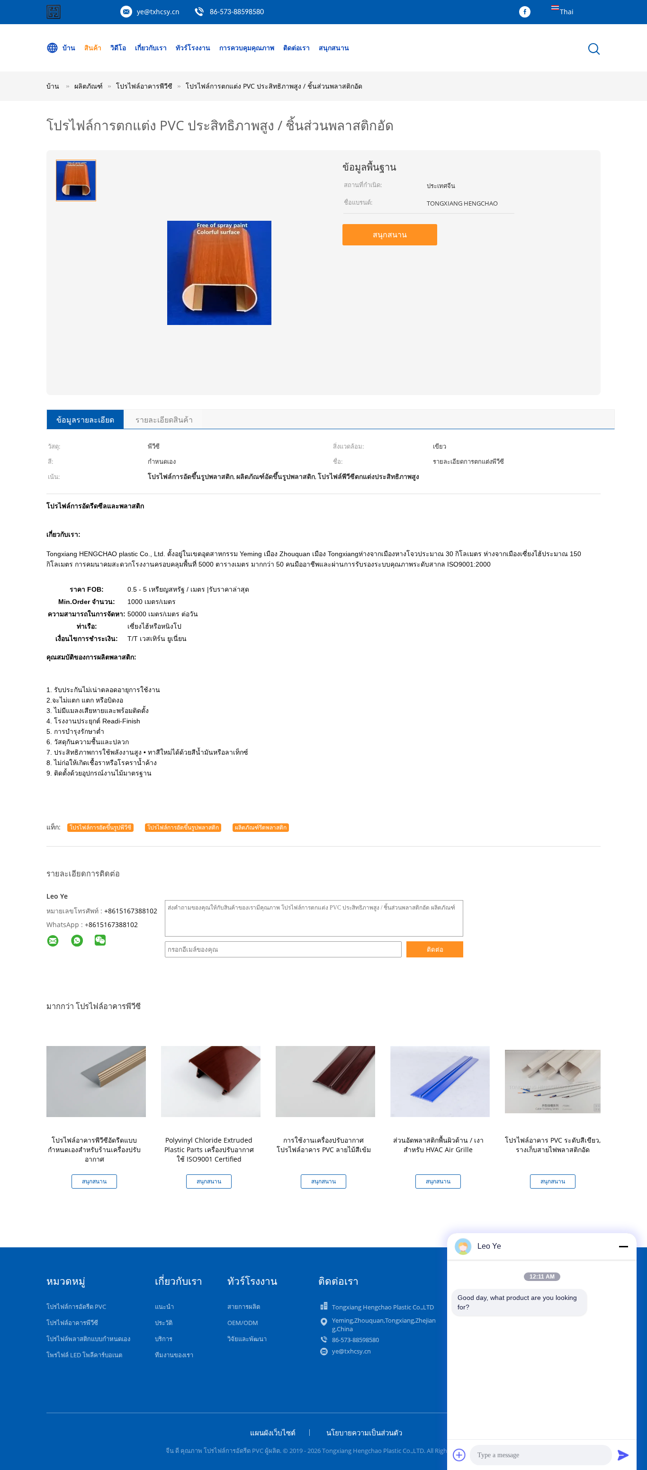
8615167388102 (113, 924)
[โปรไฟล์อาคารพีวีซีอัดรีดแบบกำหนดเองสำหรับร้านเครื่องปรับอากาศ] (96, 1080)
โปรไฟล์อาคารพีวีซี (72, 1322)
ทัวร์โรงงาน (193, 47)
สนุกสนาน (334, 47)
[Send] (623, 1454)
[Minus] (623, 1246)
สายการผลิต (243, 1306)
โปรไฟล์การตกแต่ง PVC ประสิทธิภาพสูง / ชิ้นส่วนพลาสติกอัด (274, 85)
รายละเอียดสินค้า (164, 420)
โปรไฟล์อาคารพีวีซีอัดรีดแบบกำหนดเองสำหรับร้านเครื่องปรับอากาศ (94, 1149)
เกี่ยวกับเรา (151, 47)
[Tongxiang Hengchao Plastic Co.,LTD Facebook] (527, 12)
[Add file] (459, 1454)
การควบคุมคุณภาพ (246, 47)
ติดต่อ (435, 949)
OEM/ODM (242, 1322)
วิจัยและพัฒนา (247, 1339)
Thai (567, 11)
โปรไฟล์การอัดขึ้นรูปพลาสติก (183, 827)
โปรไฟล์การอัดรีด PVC (76, 1306)
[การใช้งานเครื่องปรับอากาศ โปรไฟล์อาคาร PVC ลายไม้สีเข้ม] (325, 1080)
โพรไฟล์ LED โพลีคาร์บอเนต (84, 1355)
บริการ (163, 1339)
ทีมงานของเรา (174, 1355)
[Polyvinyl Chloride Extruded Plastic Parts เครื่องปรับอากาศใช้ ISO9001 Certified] (211, 1080)
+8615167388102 (130, 910)
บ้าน (69, 47)
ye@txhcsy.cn (158, 11)
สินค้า (92, 47)
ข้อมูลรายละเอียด (85, 420)
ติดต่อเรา (296, 47)
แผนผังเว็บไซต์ (273, 1432)
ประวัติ (163, 1322)
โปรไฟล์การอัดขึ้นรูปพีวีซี (100, 827)
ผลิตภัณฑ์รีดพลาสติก (261, 827)
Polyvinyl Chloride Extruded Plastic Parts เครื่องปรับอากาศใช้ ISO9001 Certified (209, 1149)
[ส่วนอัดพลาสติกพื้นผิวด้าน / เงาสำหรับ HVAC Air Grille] (440, 1080)
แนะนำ (164, 1306)
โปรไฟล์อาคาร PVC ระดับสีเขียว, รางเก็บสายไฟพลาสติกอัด (553, 1145)
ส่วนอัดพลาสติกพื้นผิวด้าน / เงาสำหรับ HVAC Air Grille (438, 1145)
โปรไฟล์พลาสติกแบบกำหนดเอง (88, 1339)
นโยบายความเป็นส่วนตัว (364, 1432)
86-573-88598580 (237, 12)
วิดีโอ (118, 47)
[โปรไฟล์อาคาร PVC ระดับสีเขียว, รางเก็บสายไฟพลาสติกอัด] (554, 1080)
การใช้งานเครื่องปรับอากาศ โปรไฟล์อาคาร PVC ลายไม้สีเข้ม (324, 1145)
